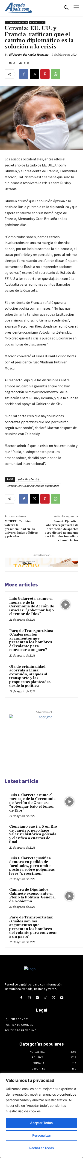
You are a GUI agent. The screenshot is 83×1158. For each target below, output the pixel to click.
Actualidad (37, 22)
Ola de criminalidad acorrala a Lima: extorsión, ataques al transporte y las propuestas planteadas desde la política (29, 676)
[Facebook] (23, 74)
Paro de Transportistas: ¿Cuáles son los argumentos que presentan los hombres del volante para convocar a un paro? (31, 640)
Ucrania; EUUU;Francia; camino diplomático (32, 486)
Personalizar (41, 1135)
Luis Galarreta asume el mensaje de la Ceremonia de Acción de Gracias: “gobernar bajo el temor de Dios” (31, 606)
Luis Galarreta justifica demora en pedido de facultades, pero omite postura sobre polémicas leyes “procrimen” (32, 866)
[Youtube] (62, 998)
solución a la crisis (28, 479)
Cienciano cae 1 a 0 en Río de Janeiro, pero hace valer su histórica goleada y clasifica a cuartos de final (33, 834)
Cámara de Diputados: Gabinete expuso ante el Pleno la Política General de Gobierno (32, 895)
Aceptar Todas (41, 1123)
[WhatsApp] (55, 74)
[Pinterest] (45, 74)
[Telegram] (37, 998)
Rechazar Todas (41, 1148)
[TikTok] (45, 998)
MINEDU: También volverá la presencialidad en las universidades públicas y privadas (21, 529)
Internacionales (16, 22)
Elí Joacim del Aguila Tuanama (28, 55)
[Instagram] (29, 998)
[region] (41, 1115)
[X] (34, 74)
